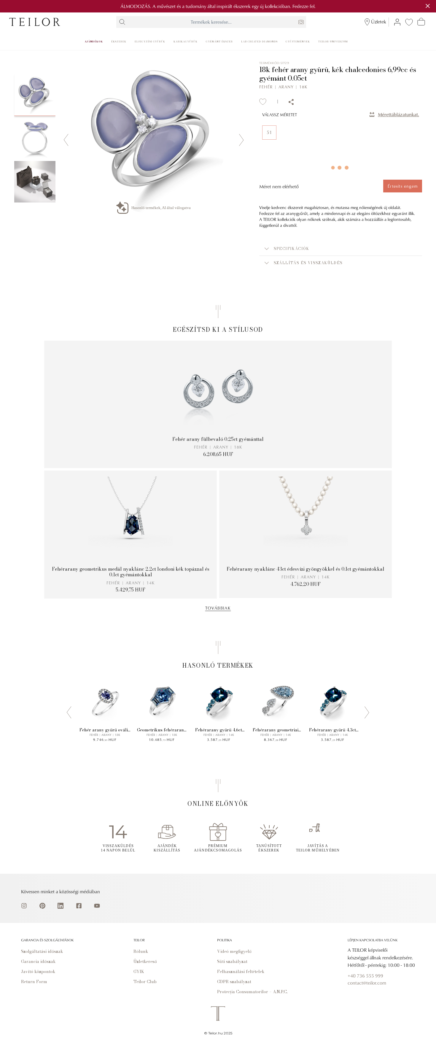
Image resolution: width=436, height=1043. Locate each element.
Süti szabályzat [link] (232, 961)
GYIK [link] (138, 971)
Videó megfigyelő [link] (234, 951)
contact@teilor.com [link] (367, 983)
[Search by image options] (301, 22)
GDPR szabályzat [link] (234, 981)
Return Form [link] (34, 981)
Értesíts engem (403, 186)
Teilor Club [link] (145, 981)
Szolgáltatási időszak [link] (42, 951)
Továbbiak (218, 608)
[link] (34, 22)
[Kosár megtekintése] (421, 21)
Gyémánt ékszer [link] (219, 41)
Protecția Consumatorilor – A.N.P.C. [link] (252, 991)
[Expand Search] (122, 22)
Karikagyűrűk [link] (186, 41)
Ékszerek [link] (118, 41)
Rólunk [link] (140, 951)
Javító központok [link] (38, 971)
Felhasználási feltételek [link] (241, 971)
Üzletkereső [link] (145, 961)
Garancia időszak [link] (38, 961)
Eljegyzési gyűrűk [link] (150, 41)
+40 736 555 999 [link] (365, 975)
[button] (340, 249)
